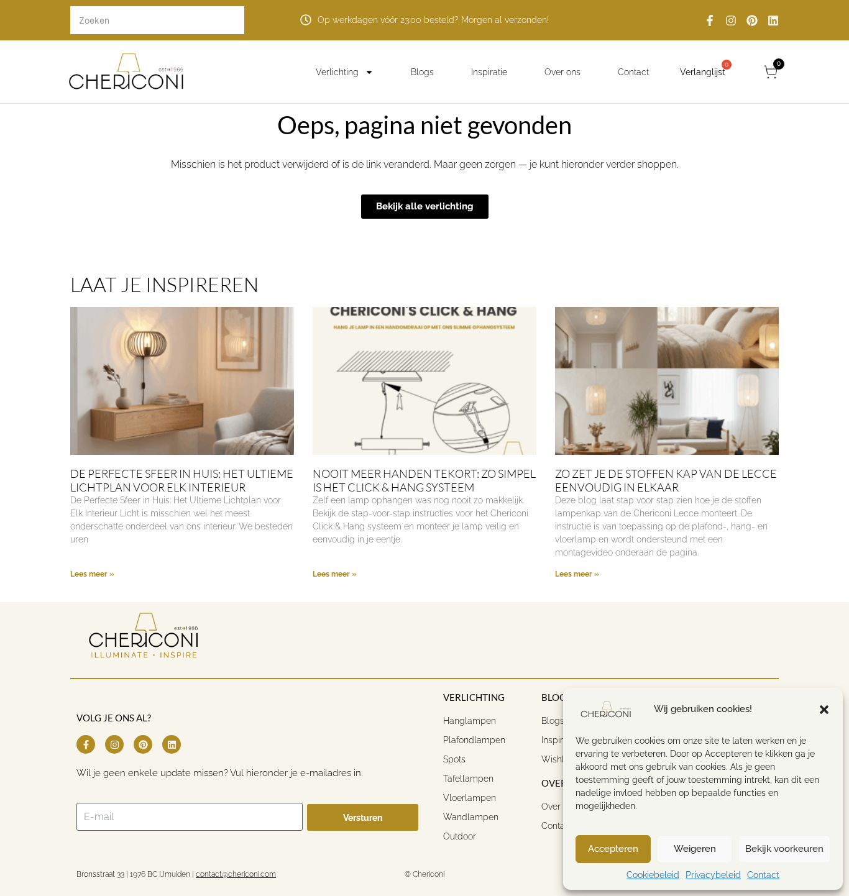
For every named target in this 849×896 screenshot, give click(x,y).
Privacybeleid (713, 875)
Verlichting (337, 72)
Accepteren (613, 848)
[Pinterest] (752, 20)
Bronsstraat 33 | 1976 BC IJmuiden (133, 874)
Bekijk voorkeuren (784, 848)
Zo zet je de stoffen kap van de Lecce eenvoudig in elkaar (666, 480)
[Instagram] (731, 20)
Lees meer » (92, 574)
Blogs (422, 72)
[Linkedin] (773, 20)
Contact (763, 875)
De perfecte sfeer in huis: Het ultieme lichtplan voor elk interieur (181, 480)
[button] (824, 709)
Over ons (562, 72)
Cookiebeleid (652, 875)
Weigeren (695, 848)
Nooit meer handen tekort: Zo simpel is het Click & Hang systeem (424, 480)
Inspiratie (489, 72)
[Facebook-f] (709, 20)
